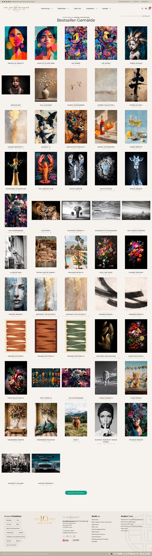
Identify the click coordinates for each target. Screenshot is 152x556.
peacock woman (136, 440)
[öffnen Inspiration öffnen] (96, 8)
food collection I (136, 356)
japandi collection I (106, 105)
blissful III (45, 147)
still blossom (46, 105)
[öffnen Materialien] (68, 8)
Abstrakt (8, 541)
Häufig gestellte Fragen (100, 539)
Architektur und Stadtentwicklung (15, 537)
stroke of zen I (136, 105)
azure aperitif (136, 147)
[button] (146, 8)
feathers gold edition (106, 356)
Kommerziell (145, 1)
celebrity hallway (16, 483)
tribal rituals (136, 63)
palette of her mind (46, 63)
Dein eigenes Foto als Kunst (101, 522)
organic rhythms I (16, 356)
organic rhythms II (46, 356)
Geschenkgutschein (98, 529)
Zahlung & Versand (127, 524)
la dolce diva (16, 272)
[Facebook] (67, 536)
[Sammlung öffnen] (51, 8)
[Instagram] (70, 536)
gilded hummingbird (75, 105)
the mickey (106, 63)
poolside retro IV (76, 272)
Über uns (95, 527)
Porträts (21, 532)
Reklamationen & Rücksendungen (131, 526)
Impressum (124, 528)
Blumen (18, 541)
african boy (16, 105)
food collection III (16, 398)
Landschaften (10, 532)
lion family (46, 231)
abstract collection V (46, 314)
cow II (76, 440)
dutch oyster (106, 189)
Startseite (95, 520)
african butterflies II (76, 147)
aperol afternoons (106, 147)
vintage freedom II (46, 483)
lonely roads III (106, 398)
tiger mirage (136, 398)
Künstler (136, 1)
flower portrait (136, 272)
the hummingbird (16, 231)
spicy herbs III (46, 398)
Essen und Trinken (11, 545)
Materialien (95, 532)
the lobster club (46, 189)
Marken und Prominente (12, 528)
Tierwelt (8, 524)
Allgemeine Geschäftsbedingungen (132, 519)
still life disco (106, 272)
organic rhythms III (76, 356)
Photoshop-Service (124, 1)
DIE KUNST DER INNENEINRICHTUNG (130, 16)
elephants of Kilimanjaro (106, 231)
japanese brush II (136, 314)
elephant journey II (76, 231)
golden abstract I (16, 147)
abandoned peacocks (46, 440)
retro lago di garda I (46, 272)
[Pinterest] (74, 536)
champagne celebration (16, 189)
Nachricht (95, 524)
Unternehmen (96, 537)
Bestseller (9, 520)
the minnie (76, 63)
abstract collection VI (76, 314)
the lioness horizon (136, 231)
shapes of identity (16, 63)
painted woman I (16, 314)
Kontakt (94, 541)
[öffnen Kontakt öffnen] (110, 8)
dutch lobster (76, 189)
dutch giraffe (136, 189)
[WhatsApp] (64, 536)
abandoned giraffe (16, 440)
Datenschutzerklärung (128, 522)
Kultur (17, 524)
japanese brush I (106, 314)
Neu (18, 520)
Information (124, 531)
